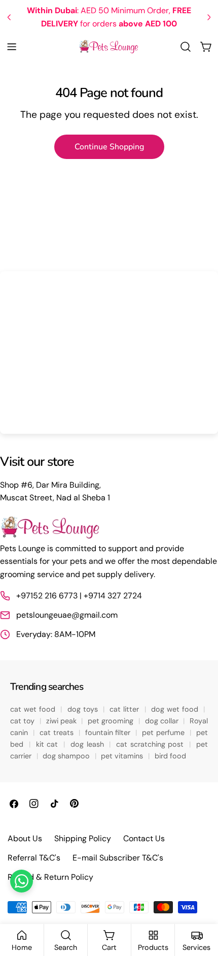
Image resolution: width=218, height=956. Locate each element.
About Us (25, 838)
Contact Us (144, 838)
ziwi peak (62, 720)
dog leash (88, 744)
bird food (170, 755)
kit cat (48, 744)
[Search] (185, 47)
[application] (109, 352)
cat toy (23, 720)
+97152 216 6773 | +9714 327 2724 (79, 595)
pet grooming (111, 720)
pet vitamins (123, 755)
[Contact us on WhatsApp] (21, 881)
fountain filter (109, 732)
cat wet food (34, 709)
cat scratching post (151, 744)
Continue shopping (109, 146)
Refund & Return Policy (50, 877)
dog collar (162, 720)
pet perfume (164, 732)
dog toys (83, 709)
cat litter (125, 709)
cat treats (58, 732)
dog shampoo (67, 755)
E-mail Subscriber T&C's (117, 857)
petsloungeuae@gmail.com (67, 615)
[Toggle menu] (12, 47)
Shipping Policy (82, 838)
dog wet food (176, 709)
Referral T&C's (34, 857)
